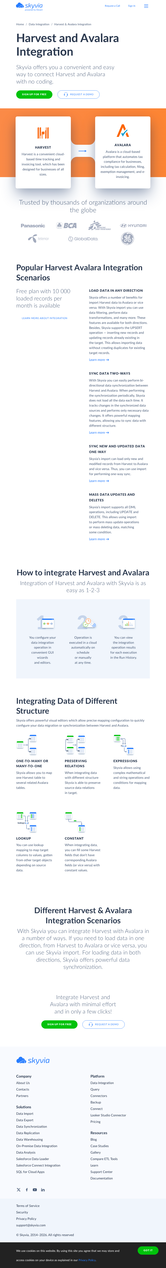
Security (22, 1212)
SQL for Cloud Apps (30, 1172)
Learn (94, 1165)
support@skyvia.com (31, 1225)
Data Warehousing (29, 1139)
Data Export (24, 1120)
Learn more (97, 359)
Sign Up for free (34, 94)
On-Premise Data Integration (36, 1146)
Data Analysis (25, 1152)
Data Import (24, 1113)
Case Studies (99, 1146)
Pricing (95, 1121)
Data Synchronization (31, 1126)
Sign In (131, 6)
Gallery (95, 1152)
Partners (22, 1096)
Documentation (101, 1178)
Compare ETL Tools (104, 1159)
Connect (96, 1109)
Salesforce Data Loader (32, 1159)
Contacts (22, 1089)
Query (94, 1089)
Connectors (98, 1096)
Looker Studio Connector (108, 1115)
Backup (95, 1102)
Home (20, 24)
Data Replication (28, 1133)
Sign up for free (59, 1024)
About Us (23, 1083)
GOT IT (148, 1250)
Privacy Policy (26, 1218)
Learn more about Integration (44, 318)
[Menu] (146, 6)
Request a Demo (82, 94)
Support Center (101, 1172)
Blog (93, 1139)
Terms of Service (27, 1206)
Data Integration (39, 24)
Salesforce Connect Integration (38, 1165)
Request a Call (112, 6)
